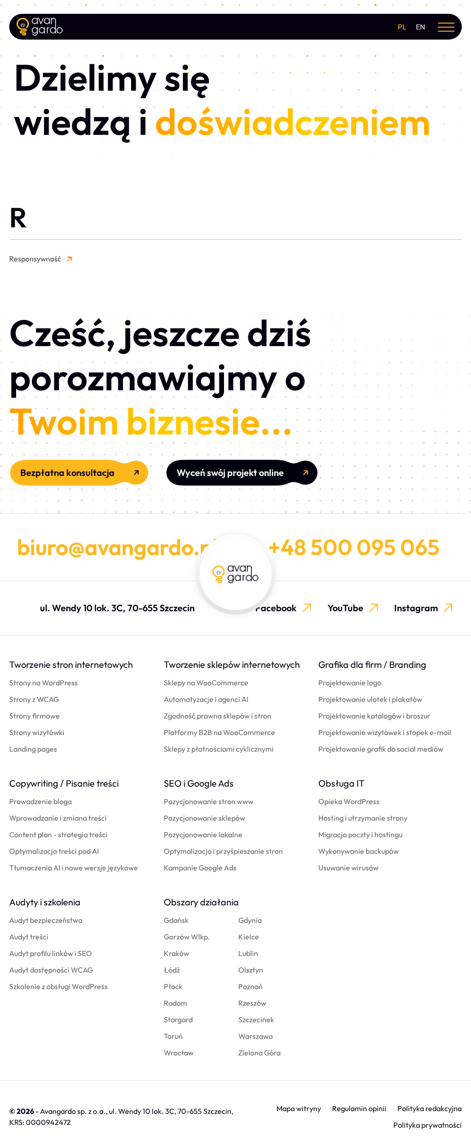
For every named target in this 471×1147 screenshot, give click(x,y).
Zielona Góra (259, 1052)
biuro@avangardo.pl (117, 547)
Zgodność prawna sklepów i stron (217, 715)
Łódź (172, 969)
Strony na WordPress (43, 682)
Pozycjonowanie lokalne (203, 834)
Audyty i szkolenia (44, 902)
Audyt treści (28, 936)
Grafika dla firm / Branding (372, 664)
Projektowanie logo (349, 682)
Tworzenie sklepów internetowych (232, 664)
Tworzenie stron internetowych (71, 664)
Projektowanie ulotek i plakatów (370, 699)
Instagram (416, 608)
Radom (175, 1003)
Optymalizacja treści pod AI (54, 851)
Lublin (248, 953)
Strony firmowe (34, 715)
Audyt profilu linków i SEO (50, 953)
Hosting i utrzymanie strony (363, 818)
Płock (173, 986)
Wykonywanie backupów (358, 851)
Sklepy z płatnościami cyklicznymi (219, 748)
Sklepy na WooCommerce (206, 682)
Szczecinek (256, 1019)
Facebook (276, 608)
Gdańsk (176, 920)
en (420, 26)
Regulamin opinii (359, 1108)
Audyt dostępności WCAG (51, 969)
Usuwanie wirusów (348, 867)
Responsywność (35, 258)
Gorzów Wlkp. (187, 936)
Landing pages (33, 748)
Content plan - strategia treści (58, 834)
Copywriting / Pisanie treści (64, 783)
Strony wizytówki (36, 732)
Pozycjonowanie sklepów (204, 818)
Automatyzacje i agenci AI (206, 699)
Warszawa (255, 1036)
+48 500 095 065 (354, 547)
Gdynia (250, 920)
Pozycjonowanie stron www (208, 801)
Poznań (250, 986)
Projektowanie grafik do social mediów (380, 748)
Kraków (176, 953)
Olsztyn (250, 969)
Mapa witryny (298, 1108)
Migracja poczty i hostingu (360, 834)
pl (402, 26)
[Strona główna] (40, 26)
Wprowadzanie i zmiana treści (58, 818)
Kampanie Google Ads (200, 867)
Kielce (248, 936)
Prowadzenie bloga (40, 801)
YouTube (345, 608)
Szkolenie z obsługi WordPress (58, 986)
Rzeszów (252, 1003)
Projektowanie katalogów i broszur (374, 715)
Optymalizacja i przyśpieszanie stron (223, 851)
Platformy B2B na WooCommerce (219, 732)
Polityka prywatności (427, 1125)
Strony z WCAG (34, 699)
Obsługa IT (341, 783)
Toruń (173, 1036)
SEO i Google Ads (199, 783)
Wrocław (179, 1052)
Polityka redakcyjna (429, 1108)
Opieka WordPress (348, 801)
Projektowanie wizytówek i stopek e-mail (384, 732)
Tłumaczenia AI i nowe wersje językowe (73, 867)
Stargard (178, 1019)
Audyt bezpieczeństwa (45, 920)
